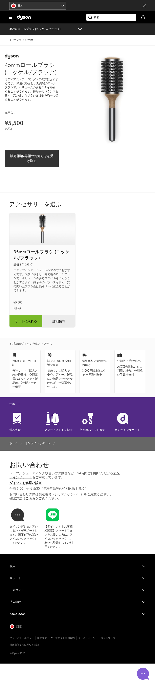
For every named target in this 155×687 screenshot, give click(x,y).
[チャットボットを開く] (143, 674)
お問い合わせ (29, 465)
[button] (16, 626)
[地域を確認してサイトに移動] (144, 5)
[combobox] (37, 6)
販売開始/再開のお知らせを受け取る (31, 158)
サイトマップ (108, 637)
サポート (15, 578)
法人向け (15, 602)
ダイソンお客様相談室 (25, 483)
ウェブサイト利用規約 (62, 637)
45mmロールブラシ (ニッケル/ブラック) (35, 29)
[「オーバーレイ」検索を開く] (111, 17)
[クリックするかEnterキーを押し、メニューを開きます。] (10, 17)
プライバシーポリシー (22, 637)
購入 (12, 566)
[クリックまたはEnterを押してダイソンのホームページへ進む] (24, 19)
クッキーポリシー (87, 637)
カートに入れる (26, 321)
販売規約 (42, 637)
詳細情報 (58, 321)
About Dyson (17, 614)
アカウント (17, 590)
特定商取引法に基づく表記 (24, 644)
